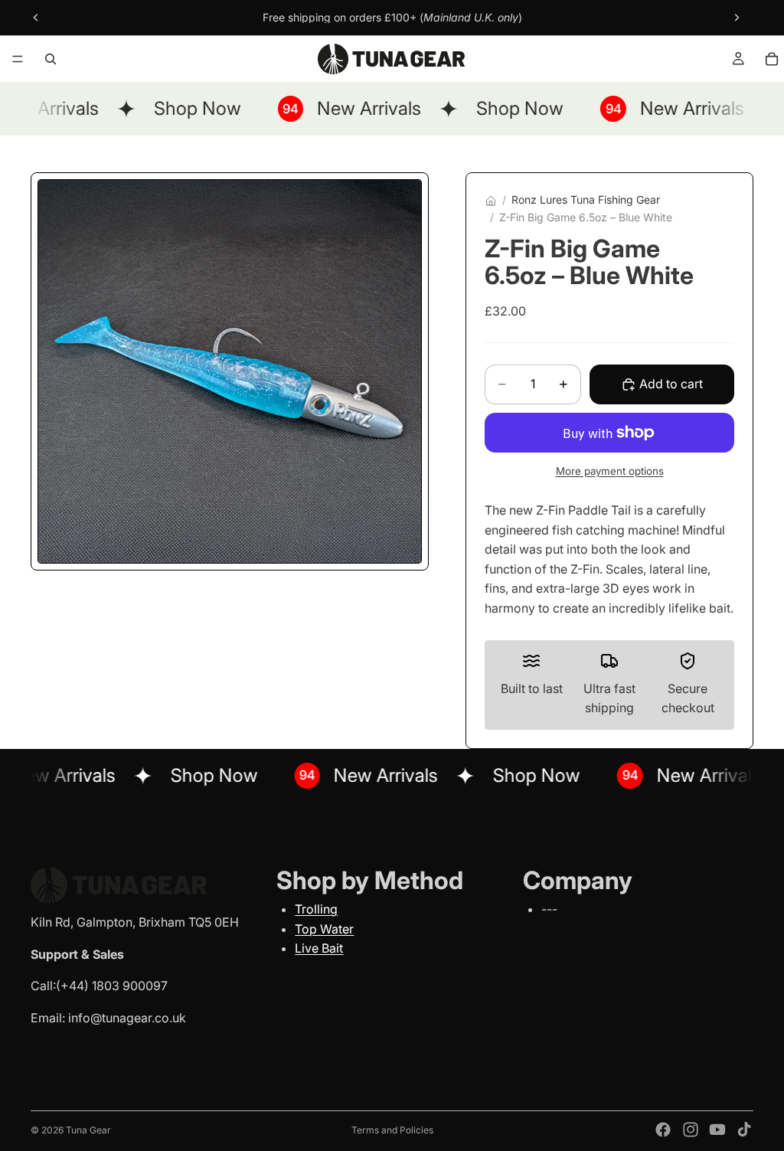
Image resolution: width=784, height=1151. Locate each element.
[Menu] (17, 59)
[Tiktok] (744, 1129)
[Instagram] (690, 1129)
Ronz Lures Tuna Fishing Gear (585, 199)
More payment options (610, 471)
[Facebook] (663, 1129)
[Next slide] (736, 17)
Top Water (324, 929)
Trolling (316, 909)
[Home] (491, 201)
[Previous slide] (36, 17)
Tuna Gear (88, 1130)
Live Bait (319, 948)
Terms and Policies (392, 1130)
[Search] (50, 59)
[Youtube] (717, 1129)
